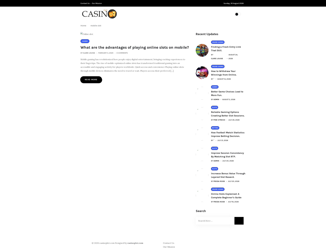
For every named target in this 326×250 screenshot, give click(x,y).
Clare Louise (89, 53)
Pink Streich (219, 120)
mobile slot (95, 25)
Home (83, 25)
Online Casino (174, 14)
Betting (192, 14)
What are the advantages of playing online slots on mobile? (134, 47)
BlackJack (207, 14)
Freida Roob (219, 181)
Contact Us (85, 3)
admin (216, 99)
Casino (156, 14)
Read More (91, 79)
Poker (144, 14)
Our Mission (97, 3)
